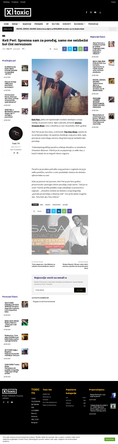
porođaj (65, 204)
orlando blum (56, 204)
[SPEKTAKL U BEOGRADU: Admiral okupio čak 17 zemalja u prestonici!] (25, 111)
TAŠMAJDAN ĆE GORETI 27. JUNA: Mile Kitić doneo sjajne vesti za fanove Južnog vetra (99, 408)
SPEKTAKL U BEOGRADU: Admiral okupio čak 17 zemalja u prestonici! (12, 113)
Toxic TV (9, 49)
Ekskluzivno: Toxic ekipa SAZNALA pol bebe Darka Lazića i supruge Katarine (12, 338)
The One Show (70, 132)
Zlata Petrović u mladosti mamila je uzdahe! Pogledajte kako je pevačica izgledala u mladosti (99, 48)
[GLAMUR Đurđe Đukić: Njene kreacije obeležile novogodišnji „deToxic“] (25, 68)
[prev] (110, 29)
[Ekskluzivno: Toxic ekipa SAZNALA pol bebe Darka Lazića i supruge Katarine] (25, 337)
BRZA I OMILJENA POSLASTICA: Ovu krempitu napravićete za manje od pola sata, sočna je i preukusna (99, 66)
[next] (114, 29)
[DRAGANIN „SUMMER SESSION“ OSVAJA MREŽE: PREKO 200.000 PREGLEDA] (111, 99)
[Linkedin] (75, 49)
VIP (4, 36)
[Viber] (85, 49)
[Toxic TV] (16, 133)
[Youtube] (95, 12)
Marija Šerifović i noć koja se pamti (97, 395)
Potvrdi (80, 290)
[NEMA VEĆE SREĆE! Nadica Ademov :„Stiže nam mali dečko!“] (25, 322)
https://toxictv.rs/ (16, 147)
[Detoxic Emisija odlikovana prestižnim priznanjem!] (25, 83)
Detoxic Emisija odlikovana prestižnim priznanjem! (10, 84)
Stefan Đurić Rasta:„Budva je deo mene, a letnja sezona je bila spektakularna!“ (11, 98)
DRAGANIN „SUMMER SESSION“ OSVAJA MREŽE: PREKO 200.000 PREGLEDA (44, 29)
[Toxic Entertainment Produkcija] (18, 12)
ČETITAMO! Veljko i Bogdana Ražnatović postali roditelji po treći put (12, 352)
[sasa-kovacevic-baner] (60, 235)
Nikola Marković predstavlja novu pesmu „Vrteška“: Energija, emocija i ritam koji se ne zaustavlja (99, 119)
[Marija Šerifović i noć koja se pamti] (113, 395)
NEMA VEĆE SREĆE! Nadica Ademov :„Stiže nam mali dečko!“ (12, 323)
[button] (100, 12)
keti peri (47, 204)
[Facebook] (86, 12)
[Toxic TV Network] (15, 391)
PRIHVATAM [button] (110, 439)
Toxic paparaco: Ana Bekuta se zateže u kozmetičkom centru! (43, 265)
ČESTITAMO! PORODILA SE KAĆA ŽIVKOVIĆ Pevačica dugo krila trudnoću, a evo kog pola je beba (12, 307)
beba (41, 204)
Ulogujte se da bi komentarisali (44, 301)
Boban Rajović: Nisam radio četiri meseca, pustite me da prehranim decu (75, 266)
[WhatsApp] (80, 49)
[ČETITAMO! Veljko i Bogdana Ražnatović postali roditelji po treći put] (25, 351)
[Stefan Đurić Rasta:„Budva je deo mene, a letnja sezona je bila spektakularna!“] (25, 96)
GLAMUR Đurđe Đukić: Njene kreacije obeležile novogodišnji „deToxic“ (11, 70)
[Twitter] (70, 49)
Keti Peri (36, 119)
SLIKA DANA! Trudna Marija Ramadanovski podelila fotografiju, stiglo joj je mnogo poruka (12, 369)
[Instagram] (90, 12)
